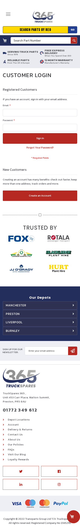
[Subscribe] (72, 351)
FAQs (11, 450)
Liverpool (14, 322)
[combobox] (44, 40)
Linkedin (21, 484)
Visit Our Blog (17, 454)
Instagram (59, 484)
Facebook (59, 471)
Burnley (13, 330)
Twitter (21, 471)
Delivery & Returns (20, 429)
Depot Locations (19, 420)
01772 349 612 (20, 410)
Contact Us (15, 434)
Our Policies (15, 445)
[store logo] (42, 18)
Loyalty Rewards (18, 459)
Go (73, 30)
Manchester (16, 305)
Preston (13, 314)
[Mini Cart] (5, 40)
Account (13, 425)
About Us (14, 440)
